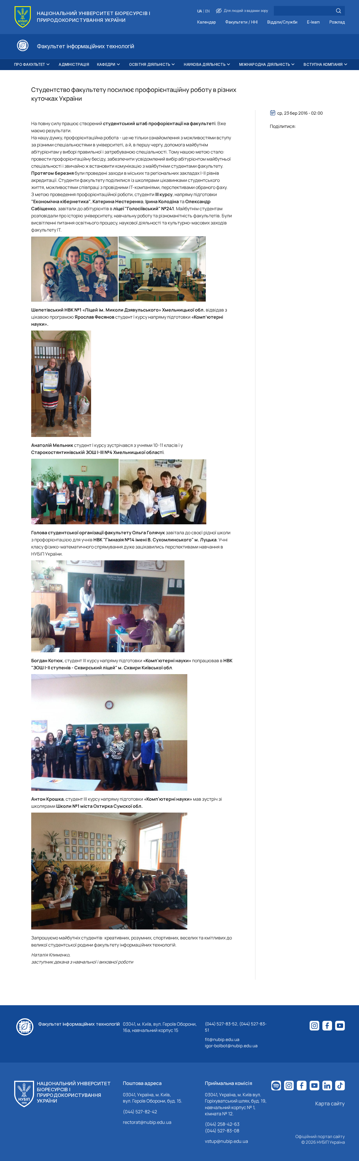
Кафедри (106, 64)
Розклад (337, 22)
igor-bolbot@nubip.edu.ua (231, 1046)
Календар (206, 22)
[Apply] (338, 11)
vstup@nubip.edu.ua (226, 1141)
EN (207, 11)
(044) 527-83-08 (222, 1131)
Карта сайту (330, 1103)
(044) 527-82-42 (140, 1112)
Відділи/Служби (282, 22)
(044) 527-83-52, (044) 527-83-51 (235, 1027)
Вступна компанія (323, 64)
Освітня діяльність (150, 64)
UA (199, 11)
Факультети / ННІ (241, 22)
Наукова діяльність (205, 64)
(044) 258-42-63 (222, 1124)
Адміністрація (74, 64)
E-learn (313, 22)
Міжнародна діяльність (264, 64)
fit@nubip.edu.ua (222, 1039)
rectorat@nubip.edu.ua (147, 1122)
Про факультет (29, 64)
